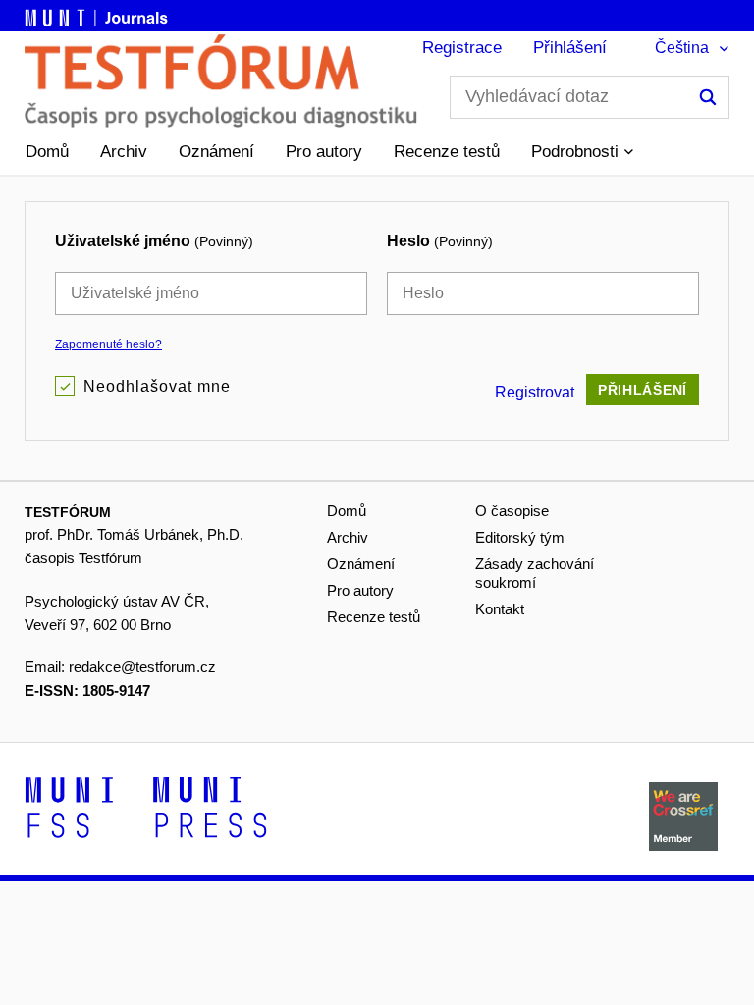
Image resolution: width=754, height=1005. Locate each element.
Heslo (440, 241)
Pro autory (324, 151)
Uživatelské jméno (154, 241)
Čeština (682, 47)
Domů (47, 151)
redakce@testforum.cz (142, 667)
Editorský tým (520, 537)
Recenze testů (447, 151)
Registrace (462, 47)
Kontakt (499, 609)
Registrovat (534, 392)
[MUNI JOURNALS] (98, 15)
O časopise (512, 510)
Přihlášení (570, 47)
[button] (582, 152)
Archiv (123, 151)
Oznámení (216, 151)
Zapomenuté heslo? (108, 344)
